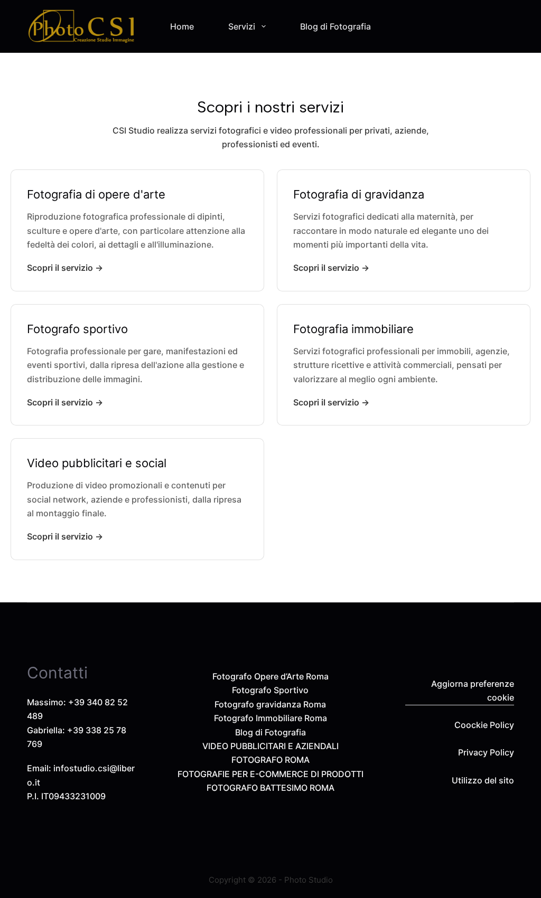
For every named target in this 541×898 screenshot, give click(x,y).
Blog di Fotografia (335, 26)
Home (182, 26)
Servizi (241, 26)
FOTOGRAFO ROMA (270, 759)
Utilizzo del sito (483, 780)
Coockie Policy (484, 725)
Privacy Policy (486, 752)
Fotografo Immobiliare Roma (270, 718)
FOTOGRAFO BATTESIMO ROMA (270, 787)
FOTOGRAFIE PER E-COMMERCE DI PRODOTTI (270, 774)
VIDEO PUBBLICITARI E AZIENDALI (270, 746)
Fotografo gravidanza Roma (270, 704)
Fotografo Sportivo (270, 690)
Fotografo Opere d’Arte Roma (270, 676)
